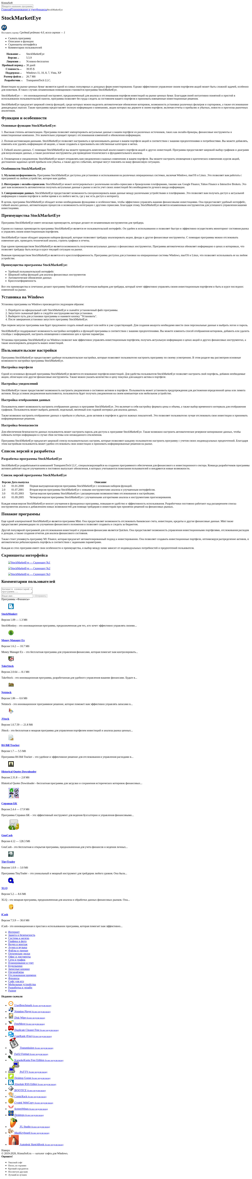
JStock (5, 718)
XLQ (4, 888)
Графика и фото (17, 941)
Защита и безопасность (21, 935)
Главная (6, 9)
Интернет (14, 932)
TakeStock (7, 666)
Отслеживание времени (22, 975)
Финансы (41, 9)
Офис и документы (19, 956)
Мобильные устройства (22, 984)
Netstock (6, 692)
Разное (12, 990)
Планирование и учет (23, 9)
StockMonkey (9, 613)
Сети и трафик (16, 959)
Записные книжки (19, 969)
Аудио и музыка (17, 947)
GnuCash (7, 835)
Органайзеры (16, 972)
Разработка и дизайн (20, 987)
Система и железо (18, 938)
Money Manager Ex (13, 640)
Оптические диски (19, 953)
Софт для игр (16, 981)
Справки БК (9, 803)
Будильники (15, 965)
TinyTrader (8, 861)
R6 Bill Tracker (10, 745)
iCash (4, 914)
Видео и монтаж (17, 944)
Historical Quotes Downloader (18, 771)
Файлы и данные (18, 950)
